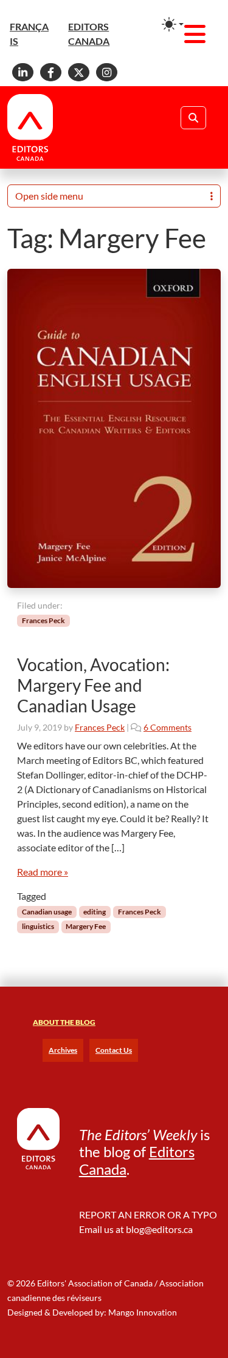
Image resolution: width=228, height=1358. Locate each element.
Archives (63, 1050)
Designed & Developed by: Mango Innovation (92, 1312)
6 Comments (167, 727)
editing (94, 911)
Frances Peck (43, 620)
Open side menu (49, 195)
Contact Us (113, 1050)
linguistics (38, 926)
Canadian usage (47, 911)
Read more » (42, 871)
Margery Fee (86, 926)
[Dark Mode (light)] (173, 24)
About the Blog (64, 1022)
